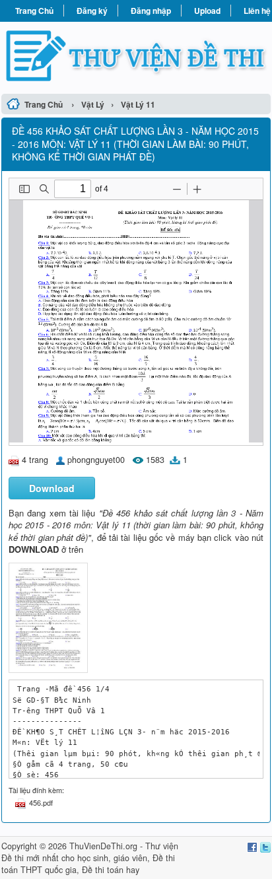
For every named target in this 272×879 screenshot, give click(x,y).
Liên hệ (257, 11)
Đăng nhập (151, 11)
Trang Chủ (34, 11)
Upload (207, 11)
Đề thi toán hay (110, 870)
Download (52, 488)
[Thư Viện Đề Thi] (136, 55)
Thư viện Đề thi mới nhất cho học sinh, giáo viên (89, 852)
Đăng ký (92, 11)
